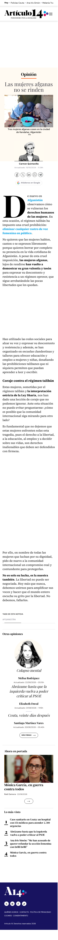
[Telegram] (41, 175)
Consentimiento (20, 915)
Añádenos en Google (30, 183)
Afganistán (9, 619)
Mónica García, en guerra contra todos (28, 854)
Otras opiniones (13, 634)
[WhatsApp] (35, 175)
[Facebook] (17, 175)
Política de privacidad (40, 912)
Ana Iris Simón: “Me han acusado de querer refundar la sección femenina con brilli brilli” (30, 844)
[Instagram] (12, 903)
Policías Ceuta (17, 3)
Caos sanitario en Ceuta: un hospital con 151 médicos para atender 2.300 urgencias (30, 823)
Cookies (8, 915)
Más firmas (26, 735)
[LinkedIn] (29, 175)
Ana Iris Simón (33, 3)
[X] (23, 175)
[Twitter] (6, 903)
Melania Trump (49, 3)
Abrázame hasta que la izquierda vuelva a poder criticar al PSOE (28, 833)
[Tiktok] (24, 903)
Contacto (24, 912)
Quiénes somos (11, 912)
